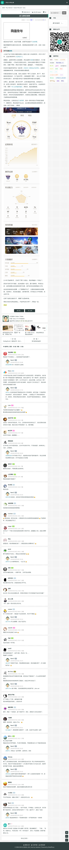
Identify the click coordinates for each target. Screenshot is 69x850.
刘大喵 (10, 484)
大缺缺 (10, 717)
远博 (9, 588)
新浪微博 (57, 23)
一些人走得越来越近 (16, 86)
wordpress (63, 65)
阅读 (61, 68)
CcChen (10, 513)
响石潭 (10, 430)
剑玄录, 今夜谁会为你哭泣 (31, 68)
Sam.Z (14, 318)
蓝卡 (9, 824)
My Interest (9, 7)
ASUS (51, 68)
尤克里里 (62, 59)
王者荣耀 (34, 41)
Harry (9, 371)
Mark (9, 803)
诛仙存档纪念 (40, 332)
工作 (56, 72)
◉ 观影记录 (26, 845)
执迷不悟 (10, 418)
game (57, 65)
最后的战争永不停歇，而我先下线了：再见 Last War (8, 334)
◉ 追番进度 (42, 845)
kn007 (9, 648)
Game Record (18, 7)
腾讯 (62, 81)
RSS (51, 72)
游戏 (10, 51)
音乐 (56, 68)
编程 (51, 59)
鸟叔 (9, 638)
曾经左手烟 (11, 694)
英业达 (52, 78)
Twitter (21, 316)
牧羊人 (10, 736)
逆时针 (10, 464)
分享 (31, 310)
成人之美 (10, 599)
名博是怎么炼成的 (61, 78)
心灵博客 (10, 474)
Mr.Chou (10, 671)
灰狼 (9, 568)
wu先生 (10, 792)
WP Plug (52, 81)
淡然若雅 (10, 503)
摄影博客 (10, 707)
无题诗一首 (17, 332)
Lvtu (9, 405)
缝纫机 (10, 782)
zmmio (10, 609)
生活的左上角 (26, 847)
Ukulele (52, 62)
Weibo (17, 316)
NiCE (9, 549)
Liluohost (37, 847)
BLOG (51, 65)
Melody (10, 757)
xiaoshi (10, 627)
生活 (61, 75)
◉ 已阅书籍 (34, 845)
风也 (9, 539)
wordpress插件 (54, 75)
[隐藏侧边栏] (66, 832)
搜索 (64, 13)
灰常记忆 (10, 578)
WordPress (51, 847)
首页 (3, 7)
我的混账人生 (60, 62)
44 (45, 12)
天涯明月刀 (19, 56)
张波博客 (10, 352)
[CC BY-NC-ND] (23, 321)
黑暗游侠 (10, 441)
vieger (10, 526)
